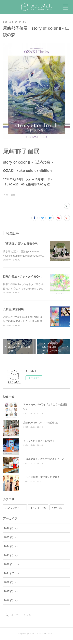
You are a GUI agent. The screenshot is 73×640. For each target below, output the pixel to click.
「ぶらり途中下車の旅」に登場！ (41, 477)
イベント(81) (9, 194)
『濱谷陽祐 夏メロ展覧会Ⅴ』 (21, 244)
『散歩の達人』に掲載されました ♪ (43, 458)
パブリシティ (15, 507)
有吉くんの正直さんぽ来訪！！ (40, 440)
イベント (38, 507)
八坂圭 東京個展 (13, 309)
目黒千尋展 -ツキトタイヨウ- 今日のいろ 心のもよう (36, 276)
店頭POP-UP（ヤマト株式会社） (41, 422)
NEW (57, 507)
